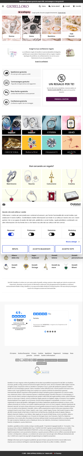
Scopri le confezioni (41, 61)
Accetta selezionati (41, 249)
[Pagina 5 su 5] (55, 331)
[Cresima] (71, 188)
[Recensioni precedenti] (30, 320)
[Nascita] (31, 188)
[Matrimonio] (11, 188)
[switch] (31, 234)
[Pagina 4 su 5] (52, 331)
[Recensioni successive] (70, 320)
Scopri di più (61, 13)
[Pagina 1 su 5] (45, 331)
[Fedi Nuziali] (71, 40)
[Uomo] (31, 40)
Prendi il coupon (61, 99)
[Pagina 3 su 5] (50, 331)
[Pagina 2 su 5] (48, 331)
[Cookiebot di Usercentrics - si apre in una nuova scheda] (72, 204)
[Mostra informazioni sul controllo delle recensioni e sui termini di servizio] (27, 323)
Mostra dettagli (71, 242)
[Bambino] (51, 40)
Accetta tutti (68, 249)
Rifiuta (15, 249)
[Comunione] (51, 188)
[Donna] (11, 40)
